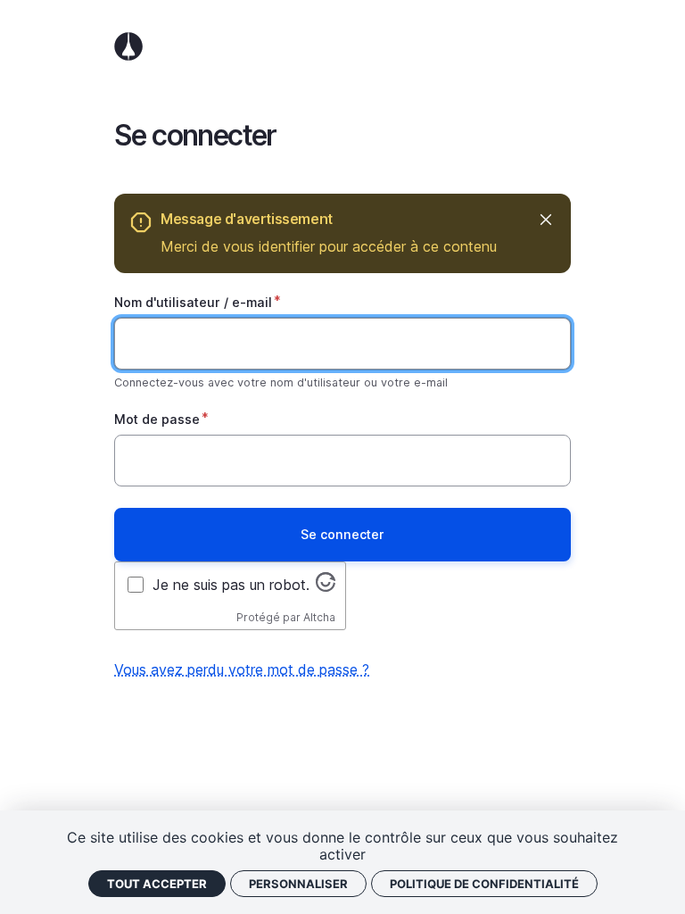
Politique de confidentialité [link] (484, 884)
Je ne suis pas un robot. (231, 585)
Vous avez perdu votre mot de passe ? (241, 669)
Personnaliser (298, 884)
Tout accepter (157, 884)
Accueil (342, 46)
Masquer (545, 219)
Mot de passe (157, 419)
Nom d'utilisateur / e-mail (193, 302)
